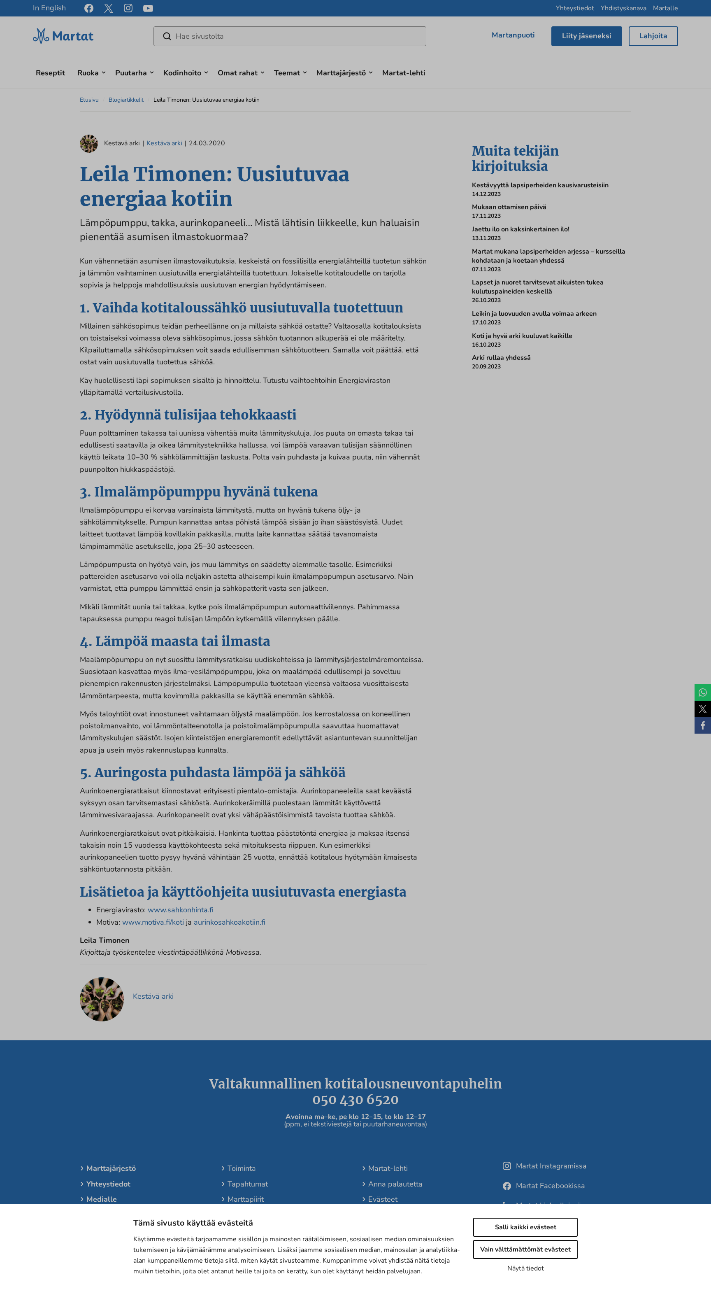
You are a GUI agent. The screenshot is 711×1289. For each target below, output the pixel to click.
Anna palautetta (395, 1184)
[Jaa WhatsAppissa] (703, 692)
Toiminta (242, 1168)
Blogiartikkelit (126, 100)
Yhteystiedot (575, 8)
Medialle (101, 1199)
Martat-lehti (403, 73)
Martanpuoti (513, 35)
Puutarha (131, 73)
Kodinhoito (182, 73)
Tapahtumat (248, 1184)
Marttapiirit (246, 1199)
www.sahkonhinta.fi (181, 910)
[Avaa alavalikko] (104, 71)
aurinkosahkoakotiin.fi (229, 922)
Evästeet (382, 1199)
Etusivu (89, 100)
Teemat (287, 73)
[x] (108, 8)
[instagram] (128, 8)
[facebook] (88, 8)
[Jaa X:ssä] (703, 709)
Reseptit (50, 73)
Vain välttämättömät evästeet (525, 1249)
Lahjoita (653, 36)
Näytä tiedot (525, 1268)
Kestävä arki (164, 143)
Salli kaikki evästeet (525, 1227)
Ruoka (88, 73)
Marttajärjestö (341, 73)
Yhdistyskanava (623, 8)
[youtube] (148, 8)
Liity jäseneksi (586, 36)
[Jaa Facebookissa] (703, 725)
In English (49, 8)
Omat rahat (238, 73)
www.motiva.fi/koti (153, 922)
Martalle (665, 8)
